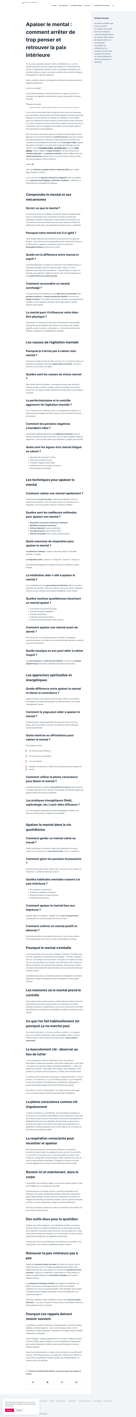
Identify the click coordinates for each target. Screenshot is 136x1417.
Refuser (19, 1410)
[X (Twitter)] (47, 1382)
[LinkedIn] (76, 1382)
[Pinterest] (62, 1382)
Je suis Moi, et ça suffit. (103, 29)
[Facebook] (33, 1382)
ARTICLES (87, 5)
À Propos (51, 1401)
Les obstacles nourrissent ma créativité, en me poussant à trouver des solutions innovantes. (103, 48)
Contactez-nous (107, 1401)
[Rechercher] (113, 5)
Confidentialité (72, 1401)
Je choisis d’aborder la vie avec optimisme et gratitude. (102, 59)
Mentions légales (61, 1401)
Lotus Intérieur (97, 1401)
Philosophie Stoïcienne (85, 1401)
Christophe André (46, 148)
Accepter (9, 1410)
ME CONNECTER (63, 5)
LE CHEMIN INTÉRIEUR (76, 5)
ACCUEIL (54, 5)
